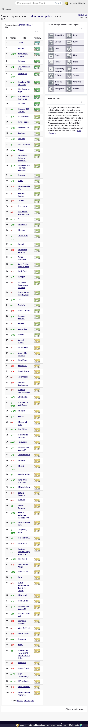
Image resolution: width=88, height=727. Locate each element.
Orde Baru (21, 323)
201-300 (27, 701)
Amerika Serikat (24, 474)
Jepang (21, 48)
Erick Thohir (22, 543)
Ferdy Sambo (23, 271)
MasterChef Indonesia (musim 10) (22, 158)
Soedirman (22, 663)
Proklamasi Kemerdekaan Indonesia (23, 285)
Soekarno (21, 133)
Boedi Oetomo (23, 601)
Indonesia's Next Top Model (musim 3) (24, 168)
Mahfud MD (22, 225)
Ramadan (21, 139)
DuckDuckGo (23, 571)
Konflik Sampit (23, 633)
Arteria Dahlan (23, 236)
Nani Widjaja (22, 429)
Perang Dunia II (23, 668)
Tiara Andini (22, 442)
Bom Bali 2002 (23, 127)
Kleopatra (21, 230)
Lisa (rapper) (23, 559)
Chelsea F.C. (22, 366)
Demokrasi (22, 639)
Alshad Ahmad (23, 397)
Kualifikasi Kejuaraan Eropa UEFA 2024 (24, 551)
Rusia (20, 577)
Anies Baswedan (24, 628)
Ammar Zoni (22, 329)
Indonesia (21, 61)
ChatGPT (21, 416)
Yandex (20, 43)
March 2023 (24, 25)
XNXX (20, 299)
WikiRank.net (82, 15)
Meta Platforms (24, 687)
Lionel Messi (22, 360)
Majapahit (21, 460)
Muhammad (22, 595)
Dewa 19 (21, 500)
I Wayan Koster (23, 681)
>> (33, 701)
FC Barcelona (23, 347)
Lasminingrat (22, 74)
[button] (33, 31)
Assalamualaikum (24, 455)
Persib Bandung (24, 310)
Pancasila (21, 175)
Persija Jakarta (23, 371)
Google (20, 645)
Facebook (21, 103)
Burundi (21, 244)
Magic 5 (21, 466)
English (7, 9)
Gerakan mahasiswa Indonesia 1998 (23, 515)
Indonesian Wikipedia (77, 3)
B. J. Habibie (22, 206)
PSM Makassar (23, 116)
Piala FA (21, 334)
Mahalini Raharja (24, 487)
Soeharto (21, 305)
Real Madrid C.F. (24, 538)
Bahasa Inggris (23, 122)
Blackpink (21, 411)
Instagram (21, 277)
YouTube (21, 200)
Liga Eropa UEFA (24, 144)
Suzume (21, 150)
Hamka (20, 181)
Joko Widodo (23, 377)
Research (58, 3)
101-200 (20, 701)
